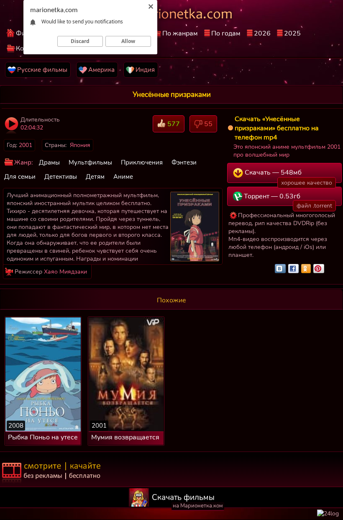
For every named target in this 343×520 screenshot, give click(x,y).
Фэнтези (184, 162)
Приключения (142, 162)
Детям (95, 176)
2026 (262, 33)
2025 (292, 33)
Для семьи (20, 176)
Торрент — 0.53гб (287, 199)
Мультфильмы (90, 162)
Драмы (49, 162)
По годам (226, 33)
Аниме (123, 176)
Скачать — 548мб (288, 175)
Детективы (60, 176)
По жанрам (180, 33)
